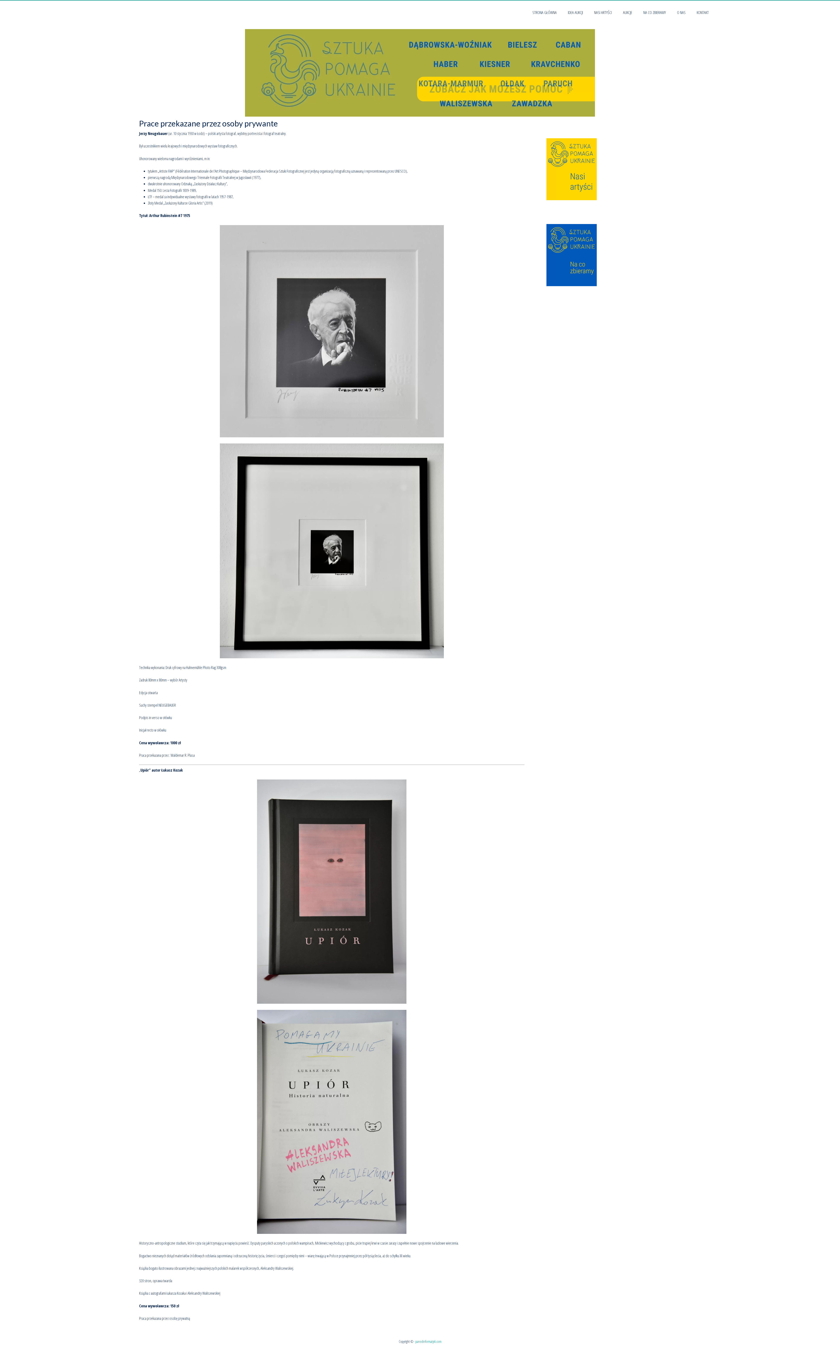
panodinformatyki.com (428, 1341)
